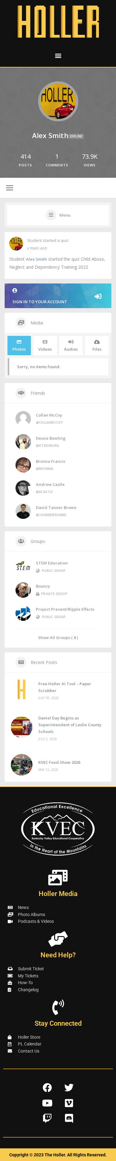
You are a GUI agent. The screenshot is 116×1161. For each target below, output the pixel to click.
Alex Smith (36, 259)
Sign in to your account (39, 301)
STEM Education (52, 563)
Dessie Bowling (51, 438)
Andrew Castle (50, 484)
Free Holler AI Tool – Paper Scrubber (64, 687)
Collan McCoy (49, 415)
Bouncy (43, 586)
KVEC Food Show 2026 (59, 762)
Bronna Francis (50, 461)
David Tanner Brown (56, 507)
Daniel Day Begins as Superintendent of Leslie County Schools (69, 724)
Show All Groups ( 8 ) (58, 637)
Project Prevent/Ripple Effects (65, 609)
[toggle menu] (9, 188)
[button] (58, 56)
